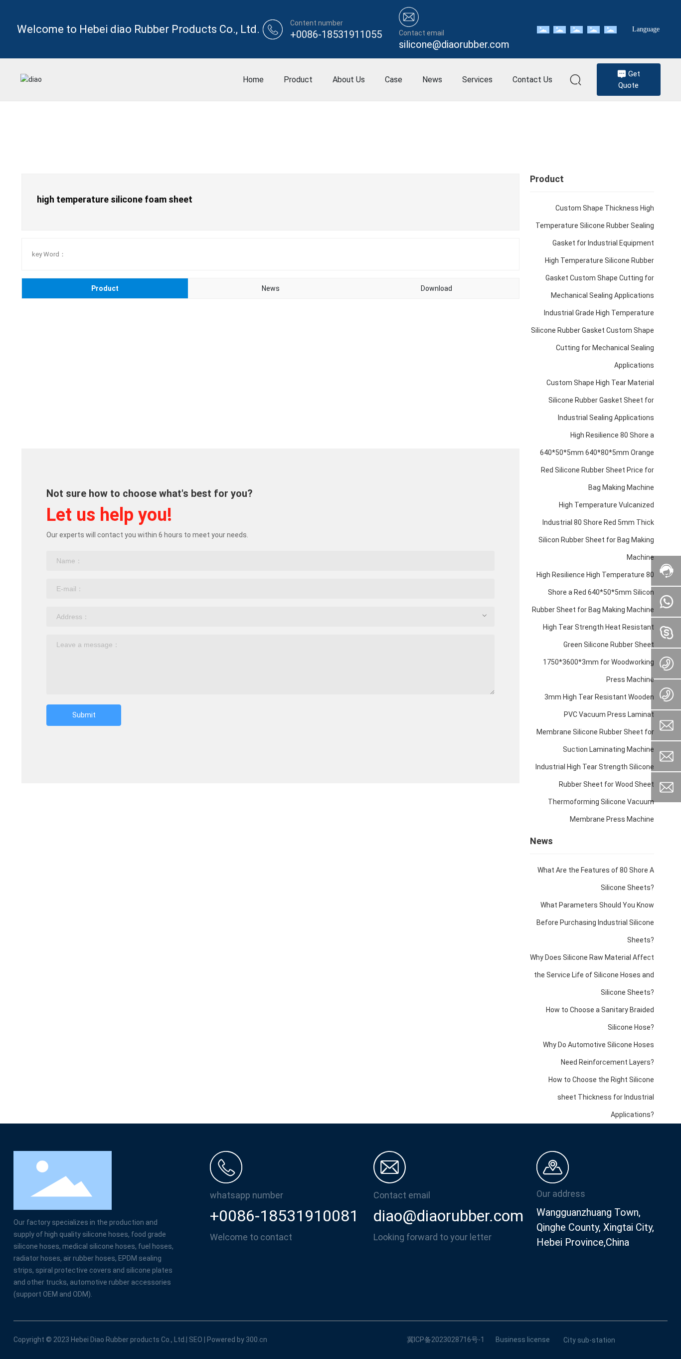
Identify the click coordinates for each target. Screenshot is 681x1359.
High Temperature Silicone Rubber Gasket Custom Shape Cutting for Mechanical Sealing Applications (599, 277)
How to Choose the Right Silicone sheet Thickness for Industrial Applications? (601, 1097)
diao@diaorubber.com (448, 1215)
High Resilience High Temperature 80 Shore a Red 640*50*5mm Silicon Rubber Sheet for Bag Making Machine (593, 592)
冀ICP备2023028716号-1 (446, 1340)
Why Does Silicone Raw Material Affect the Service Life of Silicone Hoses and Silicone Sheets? (592, 974)
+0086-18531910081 (284, 1215)
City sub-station (589, 1340)
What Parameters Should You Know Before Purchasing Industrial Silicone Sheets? (595, 922)
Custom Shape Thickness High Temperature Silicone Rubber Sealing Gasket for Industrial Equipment (594, 225)
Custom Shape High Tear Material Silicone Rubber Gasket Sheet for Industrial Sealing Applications (600, 400)
